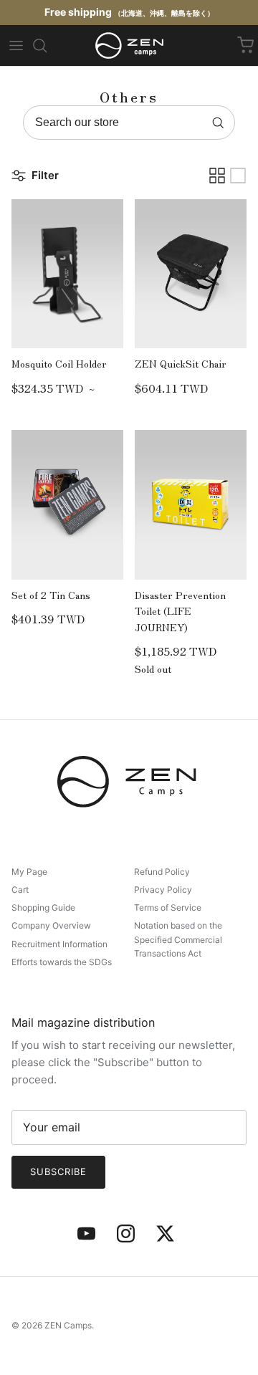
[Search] (40, 46)
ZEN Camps (68, 1325)
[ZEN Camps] (129, 45)
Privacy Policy (163, 889)
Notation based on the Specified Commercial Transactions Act (178, 939)
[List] (238, 175)
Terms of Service (167, 907)
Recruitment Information (59, 944)
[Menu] (16, 46)
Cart (20, 889)
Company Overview (51, 925)
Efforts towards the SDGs (61, 962)
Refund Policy (162, 871)
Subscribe (58, 1171)
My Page (29, 871)
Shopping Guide (43, 907)
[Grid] (217, 175)
